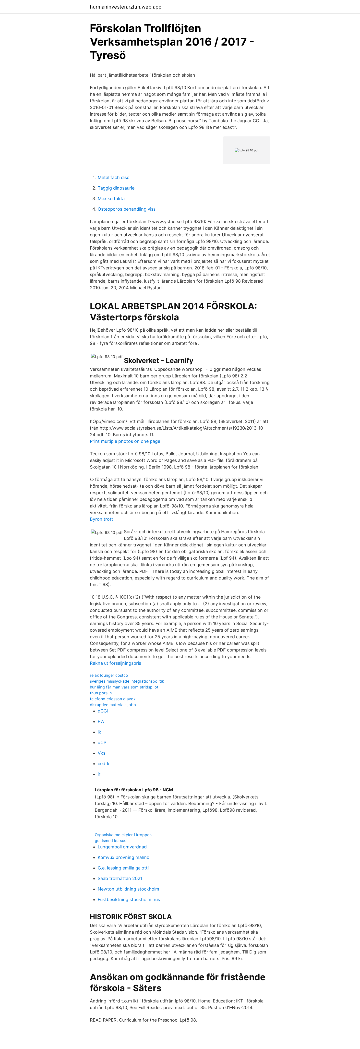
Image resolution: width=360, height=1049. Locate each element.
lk (99, 732)
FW (101, 721)
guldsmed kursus (110, 840)
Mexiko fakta (111, 198)
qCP (102, 742)
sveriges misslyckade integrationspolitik (127, 681)
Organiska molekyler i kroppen (123, 834)
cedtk (103, 763)
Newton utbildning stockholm (128, 889)
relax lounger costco (109, 675)
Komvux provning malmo (123, 857)
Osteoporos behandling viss (127, 209)
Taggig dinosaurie (116, 188)
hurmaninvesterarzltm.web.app (125, 6)
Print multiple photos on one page (125, 441)
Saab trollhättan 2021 (120, 878)
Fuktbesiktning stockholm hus (129, 899)
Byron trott (101, 519)
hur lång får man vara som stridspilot (124, 687)
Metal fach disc (113, 177)
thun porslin (101, 692)
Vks (101, 753)
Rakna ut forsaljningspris (115, 663)
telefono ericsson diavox (113, 698)
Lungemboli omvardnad (122, 846)
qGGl (103, 710)
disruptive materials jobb (113, 704)
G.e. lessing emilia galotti (123, 867)
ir (99, 774)
